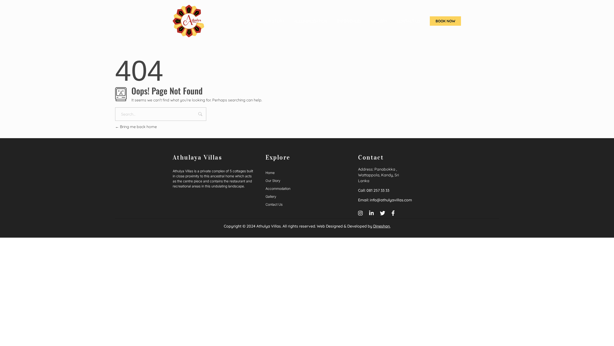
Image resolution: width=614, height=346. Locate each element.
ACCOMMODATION (310, 21)
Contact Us (408, 21)
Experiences (349, 21)
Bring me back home (138, 126)
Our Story (273, 21)
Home (248, 21)
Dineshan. (381, 226)
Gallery (379, 21)
